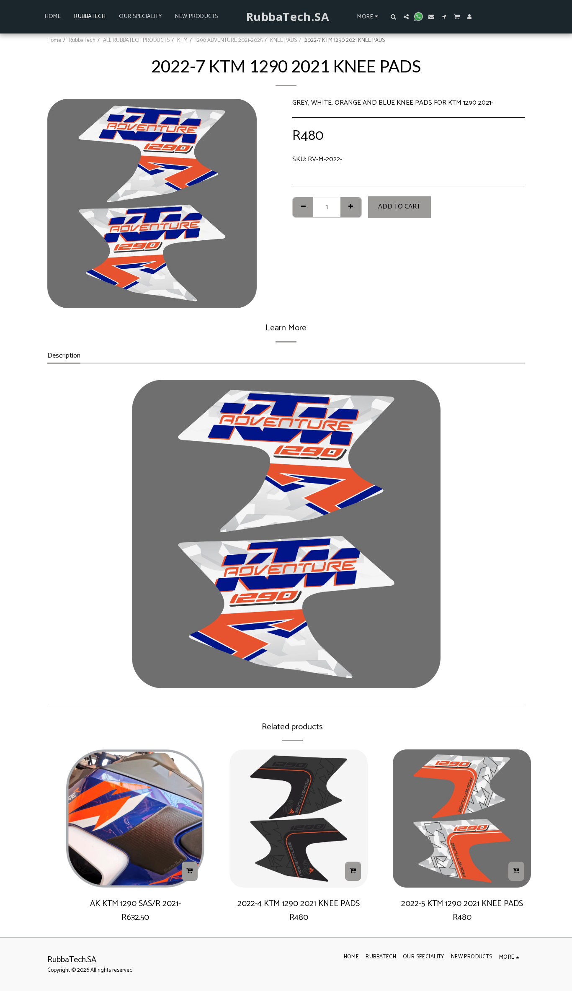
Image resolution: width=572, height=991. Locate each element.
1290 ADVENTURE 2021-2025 (229, 40)
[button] (393, 17)
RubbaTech (82, 40)
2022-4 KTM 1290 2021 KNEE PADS (298, 904)
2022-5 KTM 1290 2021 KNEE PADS (462, 904)
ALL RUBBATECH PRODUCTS (136, 40)
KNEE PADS (283, 40)
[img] (135, 818)
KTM (182, 40)
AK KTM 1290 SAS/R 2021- (135, 904)
